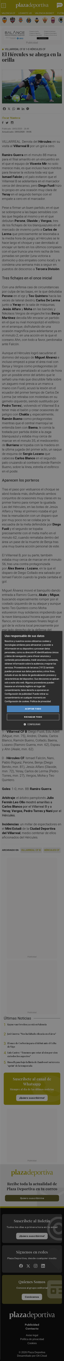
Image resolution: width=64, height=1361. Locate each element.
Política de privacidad (40, 701)
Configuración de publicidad (18, 694)
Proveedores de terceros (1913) (29, 667)
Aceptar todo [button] (33, 708)
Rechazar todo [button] (33, 716)
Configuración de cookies (17, 701)
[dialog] (32, 680)
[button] (32, 724)
